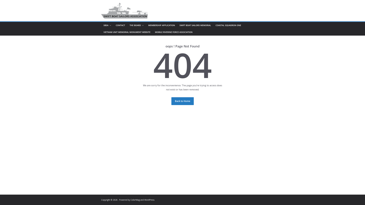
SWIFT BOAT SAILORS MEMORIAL (195, 25)
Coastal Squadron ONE (228, 25)
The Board (135, 25)
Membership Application (161, 25)
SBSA (106, 25)
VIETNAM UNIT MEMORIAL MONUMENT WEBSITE (127, 32)
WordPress (149, 199)
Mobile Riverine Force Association (173, 32)
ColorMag (135, 199)
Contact (120, 25)
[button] (109, 25)
